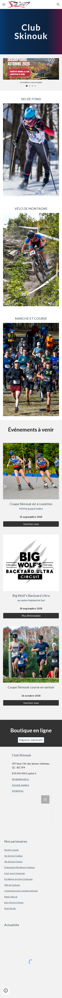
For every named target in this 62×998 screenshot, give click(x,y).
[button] (4, 4)
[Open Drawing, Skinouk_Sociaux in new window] (45, 799)
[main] (31, 32)
